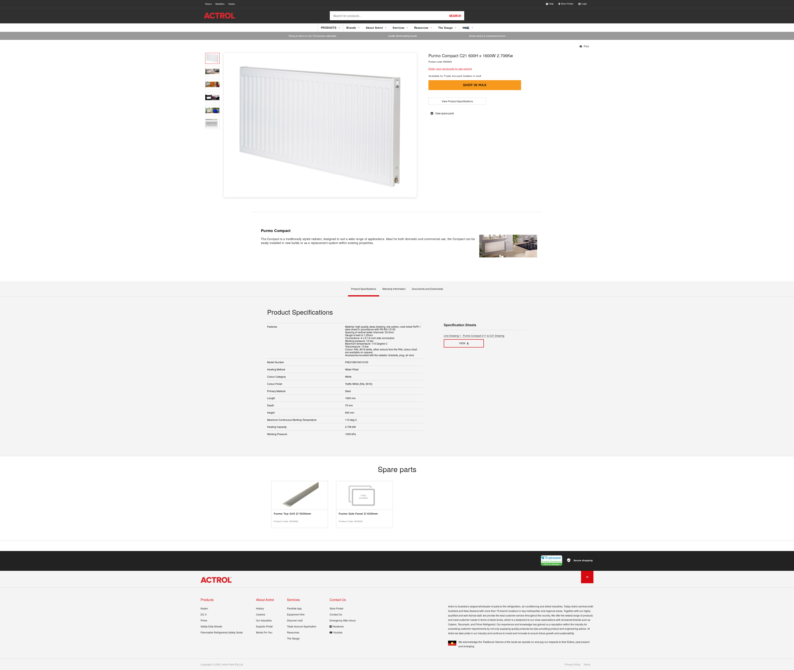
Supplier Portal (264, 626)
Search (455, 16)
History (260, 608)
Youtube (337, 632)
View (462, 343)
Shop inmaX (475, 85)
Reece (208, 3)
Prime (204, 620)
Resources (293, 632)
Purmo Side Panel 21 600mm (358, 513)
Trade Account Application (301, 626)
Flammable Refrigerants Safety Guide (222, 632)
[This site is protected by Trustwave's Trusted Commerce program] (551, 560)
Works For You (264, 632)
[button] (412, 125)
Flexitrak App (294, 608)
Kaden (204, 608)
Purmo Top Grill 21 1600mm (292, 513)
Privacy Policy (572, 664)
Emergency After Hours (343, 620)
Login (584, 3)
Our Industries (264, 620)
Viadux (231, 3)
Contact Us (336, 614)
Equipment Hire (296, 614)
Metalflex (220, 3)
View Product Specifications (457, 101)
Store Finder (567, 3)
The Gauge (293, 638)
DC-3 (204, 614)
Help (551, 3)
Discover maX (295, 620)
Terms (587, 664)
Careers (260, 614)
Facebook (338, 626)
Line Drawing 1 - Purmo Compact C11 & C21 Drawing (474, 335)
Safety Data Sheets (211, 626)
